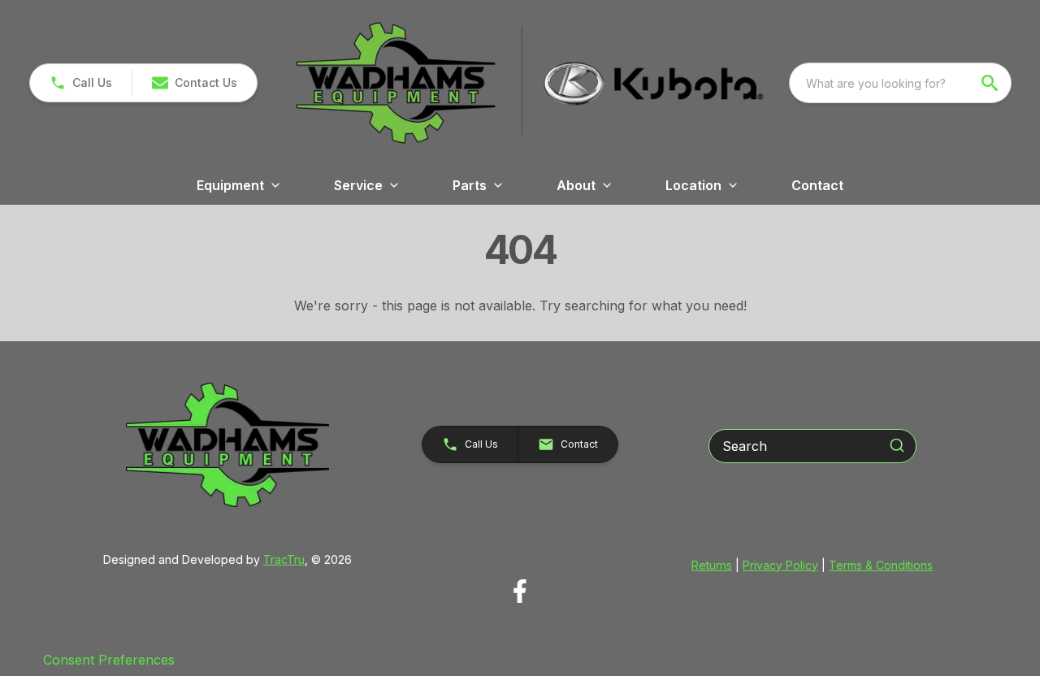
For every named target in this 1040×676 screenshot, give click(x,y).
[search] (991, 83)
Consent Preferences (109, 660)
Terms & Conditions (881, 565)
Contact (817, 185)
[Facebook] (519, 591)
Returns (711, 565)
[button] (81, 83)
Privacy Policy (780, 565)
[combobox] (900, 82)
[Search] (897, 445)
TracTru (284, 559)
